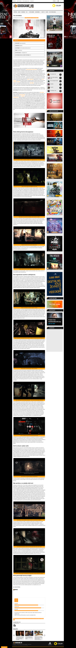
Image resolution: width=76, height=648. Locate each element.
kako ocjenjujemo (25, 644)
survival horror (30, 618)
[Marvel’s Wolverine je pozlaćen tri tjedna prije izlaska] (29, 633)
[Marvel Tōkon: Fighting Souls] (48, 78)
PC (25, 17)
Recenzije (32, 17)
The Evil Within (35, 618)
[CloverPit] (48, 88)
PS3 (18, 618)
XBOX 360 (39, 618)
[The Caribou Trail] (48, 74)
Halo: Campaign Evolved (54, 80)
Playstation (28, 17)
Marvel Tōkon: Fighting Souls (54, 78)
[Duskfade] (48, 84)
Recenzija (23, 618)
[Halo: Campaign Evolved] (48, 81)
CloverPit (51, 87)
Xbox (37, 17)
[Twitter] (60, 1)
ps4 (20, 618)
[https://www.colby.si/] (51, 6)
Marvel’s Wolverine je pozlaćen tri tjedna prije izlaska (28, 637)
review (27, 618)
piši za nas (29, 644)
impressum (14, 644)
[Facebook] (61, 1)
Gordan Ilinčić (22, 17)
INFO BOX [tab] (16, 40)
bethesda (14, 618)
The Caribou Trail (53, 74)
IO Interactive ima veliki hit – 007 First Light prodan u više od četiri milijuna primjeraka (20, 638)
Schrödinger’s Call (53, 90)
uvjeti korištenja (19, 644)
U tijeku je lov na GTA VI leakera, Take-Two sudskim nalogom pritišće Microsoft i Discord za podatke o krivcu (38, 638)
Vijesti (35, 17)
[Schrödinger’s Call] (48, 91)
